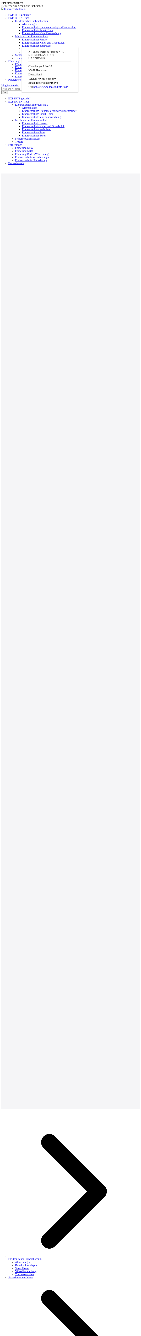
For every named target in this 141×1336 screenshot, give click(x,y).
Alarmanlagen (22, 1262)
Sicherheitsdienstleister (20, 1277)
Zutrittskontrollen (24, 1274)
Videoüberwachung (25, 1271)
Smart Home (22, 1268)
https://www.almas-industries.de (50, 86)
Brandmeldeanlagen (26, 1265)
